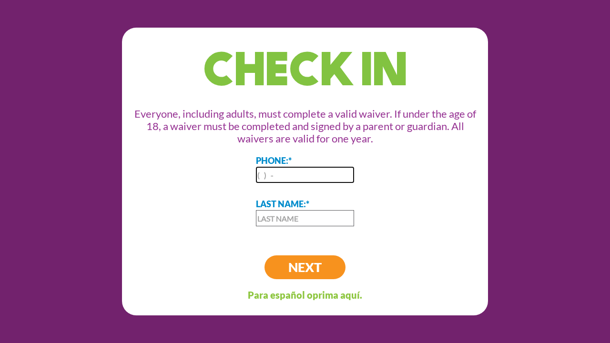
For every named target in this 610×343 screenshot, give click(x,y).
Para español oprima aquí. (305, 295)
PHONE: (274, 160)
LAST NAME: (282, 204)
